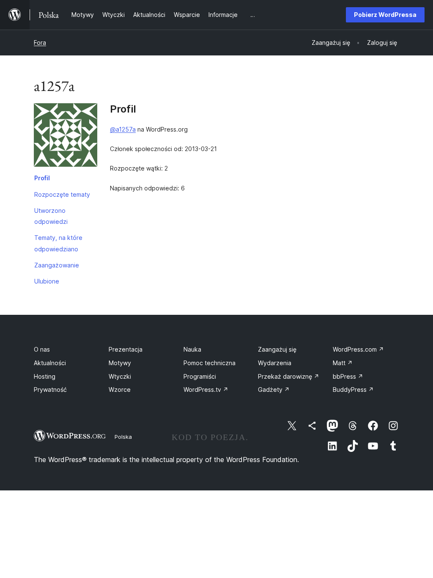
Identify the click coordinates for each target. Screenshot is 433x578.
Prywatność (50, 389)
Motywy (120, 362)
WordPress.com (358, 349)
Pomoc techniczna (210, 362)
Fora (40, 42)
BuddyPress (353, 389)
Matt (343, 362)
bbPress (348, 376)
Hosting (44, 376)
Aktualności (50, 362)
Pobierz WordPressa (385, 14)
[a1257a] (65, 136)
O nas (42, 349)
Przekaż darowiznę (288, 376)
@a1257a (123, 129)
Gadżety (274, 389)
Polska (123, 436)
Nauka (192, 349)
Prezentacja (126, 349)
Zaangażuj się (277, 349)
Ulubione (46, 281)
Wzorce (120, 389)
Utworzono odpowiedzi (51, 216)
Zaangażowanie (56, 265)
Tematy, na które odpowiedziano (58, 243)
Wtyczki (120, 376)
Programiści (200, 376)
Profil (42, 178)
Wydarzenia (274, 362)
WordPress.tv (206, 389)
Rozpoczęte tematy (62, 194)
